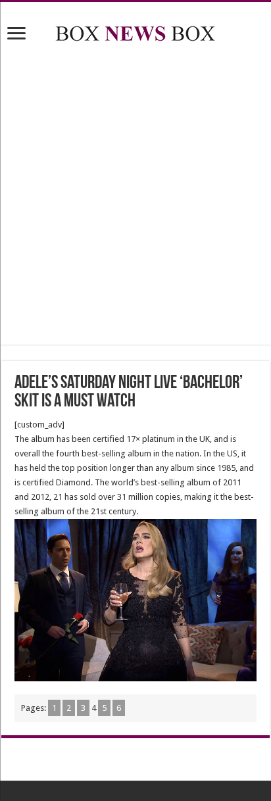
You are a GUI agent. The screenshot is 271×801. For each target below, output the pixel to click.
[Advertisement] (135, 196)
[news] (135, 31)
